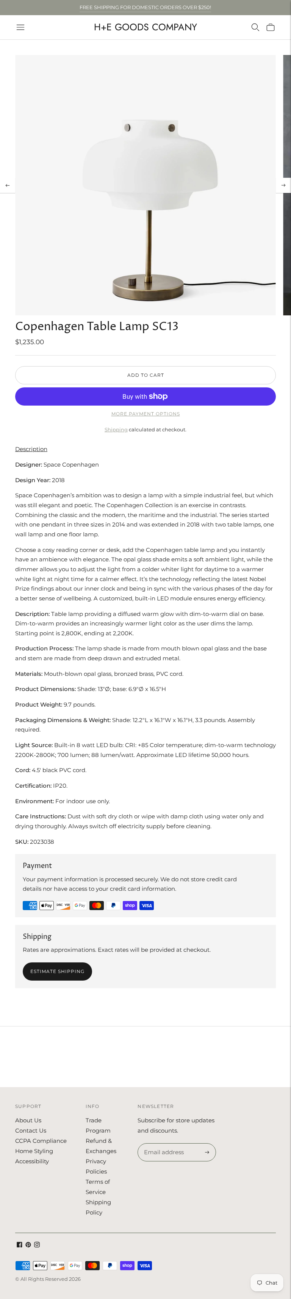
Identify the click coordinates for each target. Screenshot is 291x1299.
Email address (162, 1144)
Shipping (116, 429)
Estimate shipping (57, 971)
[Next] (283, 185)
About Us (28, 1120)
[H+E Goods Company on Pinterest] (28, 1245)
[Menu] (20, 27)
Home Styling (34, 1151)
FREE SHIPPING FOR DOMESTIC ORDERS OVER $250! (145, 7)
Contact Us (30, 1130)
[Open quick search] (255, 27)
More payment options (145, 414)
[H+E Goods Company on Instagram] (37, 1245)
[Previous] (7, 185)
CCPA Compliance (41, 1140)
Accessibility (32, 1161)
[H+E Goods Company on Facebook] (19, 1245)
